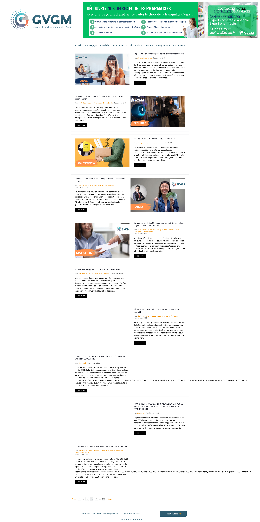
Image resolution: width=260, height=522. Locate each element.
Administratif (83, 273)
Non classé (82, 363)
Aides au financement (144, 58)
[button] (85, 20)
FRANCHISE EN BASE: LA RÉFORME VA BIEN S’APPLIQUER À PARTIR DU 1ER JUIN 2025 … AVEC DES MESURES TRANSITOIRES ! (159, 406)
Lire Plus (140, 83)
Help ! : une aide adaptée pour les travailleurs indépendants (159, 54)
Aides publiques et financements (148, 143)
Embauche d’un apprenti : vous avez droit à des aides (97, 269)
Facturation (174, 316)
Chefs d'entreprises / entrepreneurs (90, 103)
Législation (140, 413)
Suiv (109, 499)
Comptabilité (166, 316)
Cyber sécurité (108, 103)
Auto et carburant (93, 450)
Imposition (78, 452)
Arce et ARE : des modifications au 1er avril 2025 (154, 139)
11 (96, 499)
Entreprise (106, 273)
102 (103, 499)
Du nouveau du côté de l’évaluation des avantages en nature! (101, 446)
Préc (73, 499)
